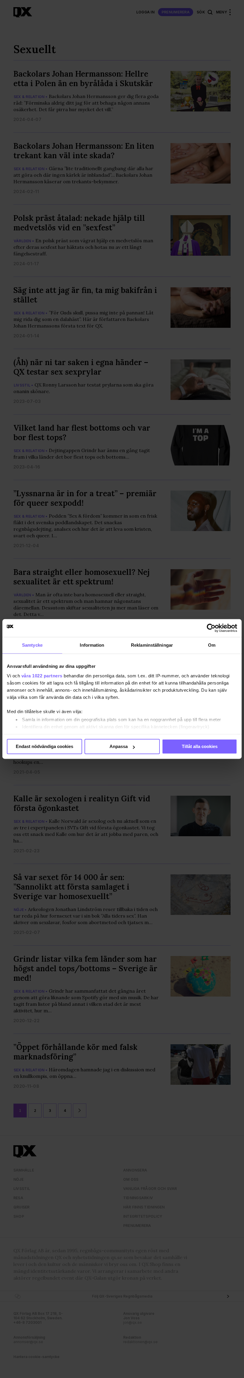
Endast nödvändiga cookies (44, 746)
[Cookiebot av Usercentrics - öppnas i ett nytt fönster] (211, 627)
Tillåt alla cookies (200, 746)
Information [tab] (92, 645)
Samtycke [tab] (32, 645)
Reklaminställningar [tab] (152, 645)
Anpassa (119, 746)
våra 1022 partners (41, 675)
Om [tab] (211, 645)
